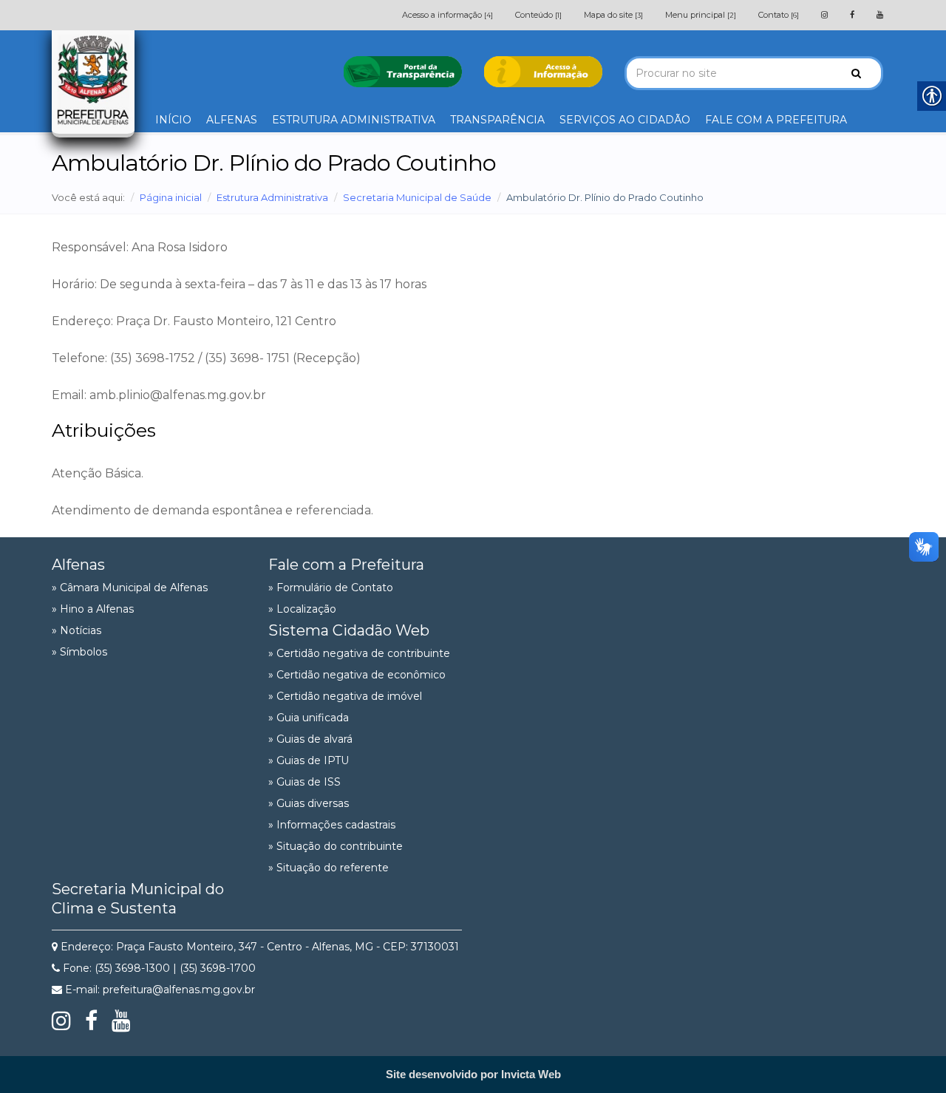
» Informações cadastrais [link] (331, 824)
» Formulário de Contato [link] (330, 587)
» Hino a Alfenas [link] (93, 609)
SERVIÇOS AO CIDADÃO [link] (624, 119)
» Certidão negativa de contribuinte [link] (359, 653)
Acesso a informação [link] (447, 15)
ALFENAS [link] (231, 119)
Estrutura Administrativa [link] (272, 197)
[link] (824, 15)
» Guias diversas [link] (308, 803)
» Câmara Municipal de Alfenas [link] (130, 587)
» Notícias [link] (76, 630)
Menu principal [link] (700, 15)
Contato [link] (778, 15)
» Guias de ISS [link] (304, 782)
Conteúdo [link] (538, 15)
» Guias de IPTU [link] (308, 760)
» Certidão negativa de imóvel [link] (345, 696)
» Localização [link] (302, 609)
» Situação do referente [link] (328, 867)
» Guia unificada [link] (308, 717)
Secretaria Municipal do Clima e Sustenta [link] (138, 898)
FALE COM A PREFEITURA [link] (776, 119)
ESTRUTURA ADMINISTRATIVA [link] (353, 119)
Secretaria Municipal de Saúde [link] (417, 197)
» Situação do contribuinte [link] (335, 846)
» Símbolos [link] (79, 651)
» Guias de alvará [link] (310, 739)
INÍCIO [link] (173, 119)
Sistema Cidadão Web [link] (348, 630)
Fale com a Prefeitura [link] (346, 564)
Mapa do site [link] (613, 15)
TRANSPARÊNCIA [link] (497, 119)
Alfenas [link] (78, 564)
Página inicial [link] (171, 197)
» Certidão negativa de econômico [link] (357, 674)
